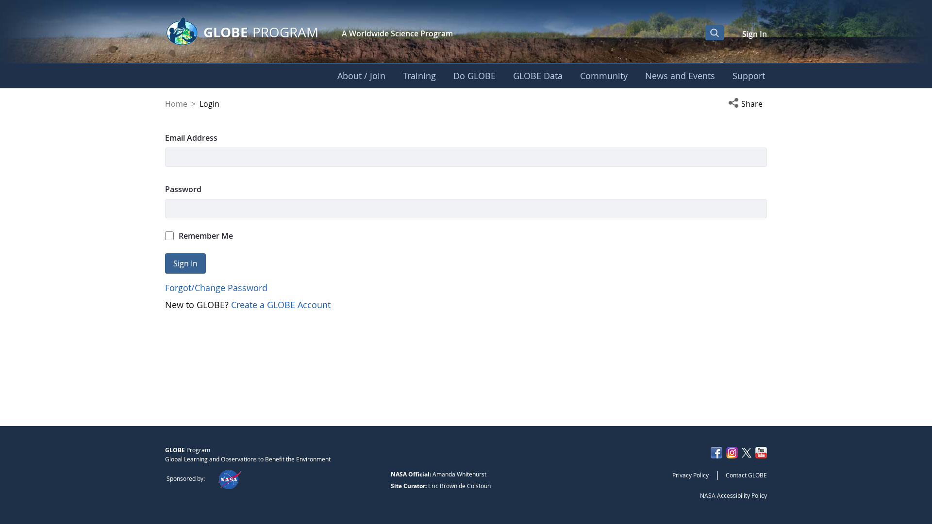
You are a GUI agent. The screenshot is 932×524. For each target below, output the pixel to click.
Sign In (754, 34)
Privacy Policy (690, 475)
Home (176, 103)
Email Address (191, 137)
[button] (747, 104)
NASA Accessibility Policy (733, 495)
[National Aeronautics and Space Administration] (229, 478)
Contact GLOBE (746, 475)
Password (183, 189)
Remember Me (206, 235)
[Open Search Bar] (714, 32)
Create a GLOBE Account (281, 305)
